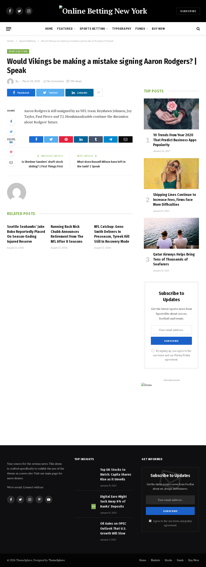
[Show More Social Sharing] (99, 92)
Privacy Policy (182, 355)
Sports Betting (92, 28)
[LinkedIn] (11, 142)
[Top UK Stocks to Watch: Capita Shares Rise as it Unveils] (85, 474)
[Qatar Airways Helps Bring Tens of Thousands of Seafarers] (171, 233)
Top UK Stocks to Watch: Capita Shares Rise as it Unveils (115, 475)
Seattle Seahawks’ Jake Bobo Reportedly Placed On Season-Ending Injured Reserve (26, 234)
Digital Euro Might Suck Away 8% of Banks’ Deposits (113, 501)
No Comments (55, 81)
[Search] (198, 28)
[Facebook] (11, 121)
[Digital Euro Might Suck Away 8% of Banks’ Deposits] (85, 501)
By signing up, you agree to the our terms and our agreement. (172, 355)
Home (49, 28)
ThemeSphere (56, 560)
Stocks (168, 560)
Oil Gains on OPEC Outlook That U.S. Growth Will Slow (113, 528)
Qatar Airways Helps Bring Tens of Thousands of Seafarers (174, 259)
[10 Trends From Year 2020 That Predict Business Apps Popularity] (171, 113)
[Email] (11, 162)
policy (188, 521)
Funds (140, 28)
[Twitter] (11, 132)
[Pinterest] (11, 152)
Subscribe (188, 11)
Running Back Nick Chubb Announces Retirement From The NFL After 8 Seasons (67, 234)
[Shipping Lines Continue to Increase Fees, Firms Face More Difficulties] (171, 173)
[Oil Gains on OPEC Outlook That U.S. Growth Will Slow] (85, 528)
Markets (155, 560)
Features (65, 28)
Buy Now (158, 28)
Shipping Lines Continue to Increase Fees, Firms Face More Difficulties (174, 199)
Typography (121, 28)
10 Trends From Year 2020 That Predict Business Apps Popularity (175, 140)
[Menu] (8, 28)
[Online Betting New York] (103, 11)
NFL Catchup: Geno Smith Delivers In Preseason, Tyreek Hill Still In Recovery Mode (111, 234)
